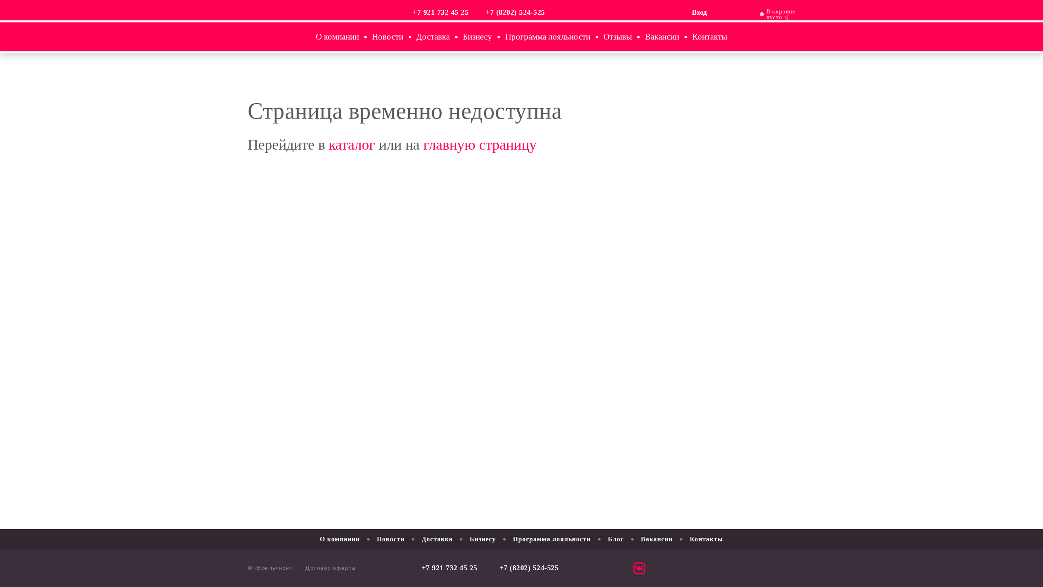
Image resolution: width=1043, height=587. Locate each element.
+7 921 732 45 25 (441, 12)
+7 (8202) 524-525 (515, 12)
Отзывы (617, 37)
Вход (699, 12)
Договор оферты (330, 568)
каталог (352, 145)
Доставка (433, 37)
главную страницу (480, 145)
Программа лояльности (547, 37)
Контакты (709, 37)
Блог (616, 539)
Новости (387, 37)
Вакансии (662, 37)
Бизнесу (477, 37)
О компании (337, 37)
